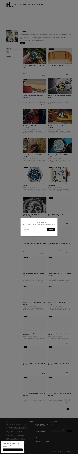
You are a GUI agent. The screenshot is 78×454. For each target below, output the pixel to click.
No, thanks (39, 232)
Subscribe (51, 229)
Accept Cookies (12, 449)
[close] (56, 219)
